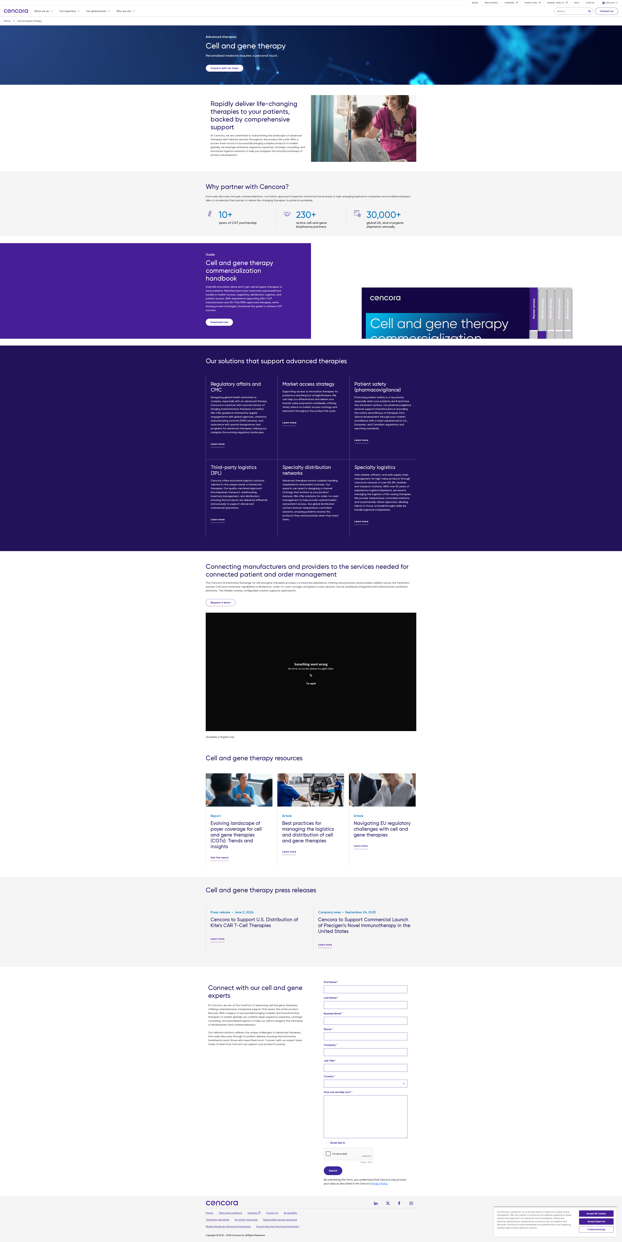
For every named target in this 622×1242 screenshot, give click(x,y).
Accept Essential (596, 1221)
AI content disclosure (246, 1219)
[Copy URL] (311, 675)
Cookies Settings (596, 1229)
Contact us (272, 1213)
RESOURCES (491, 3)
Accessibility (290, 1213)
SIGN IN (590, 3)
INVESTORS (530, 3)
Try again (311, 683)
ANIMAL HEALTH (555, 3)
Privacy (209, 1213)
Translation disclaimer (217, 1219)
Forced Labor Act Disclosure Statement (277, 1226)
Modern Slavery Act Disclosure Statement (228, 1226)
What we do (41, 11)
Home (7, 21)
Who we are (123, 11)
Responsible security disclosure (280, 1219)
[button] (610, 3)
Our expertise (67, 11)
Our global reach (96, 11)
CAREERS (509, 3)
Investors (252, 1213)
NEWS (475, 3)
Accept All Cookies (596, 1213)
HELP (577, 3)
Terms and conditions (230, 1213)
